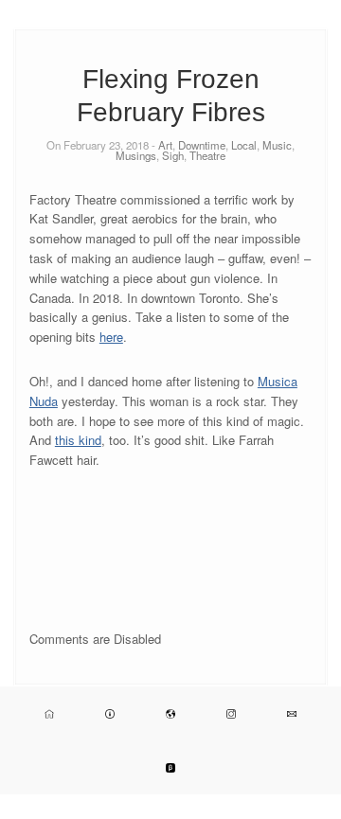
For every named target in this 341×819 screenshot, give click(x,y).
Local (244, 144)
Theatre (207, 155)
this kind (78, 440)
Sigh (173, 155)
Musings (136, 155)
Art (165, 144)
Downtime (201, 144)
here (111, 337)
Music (277, 144)
